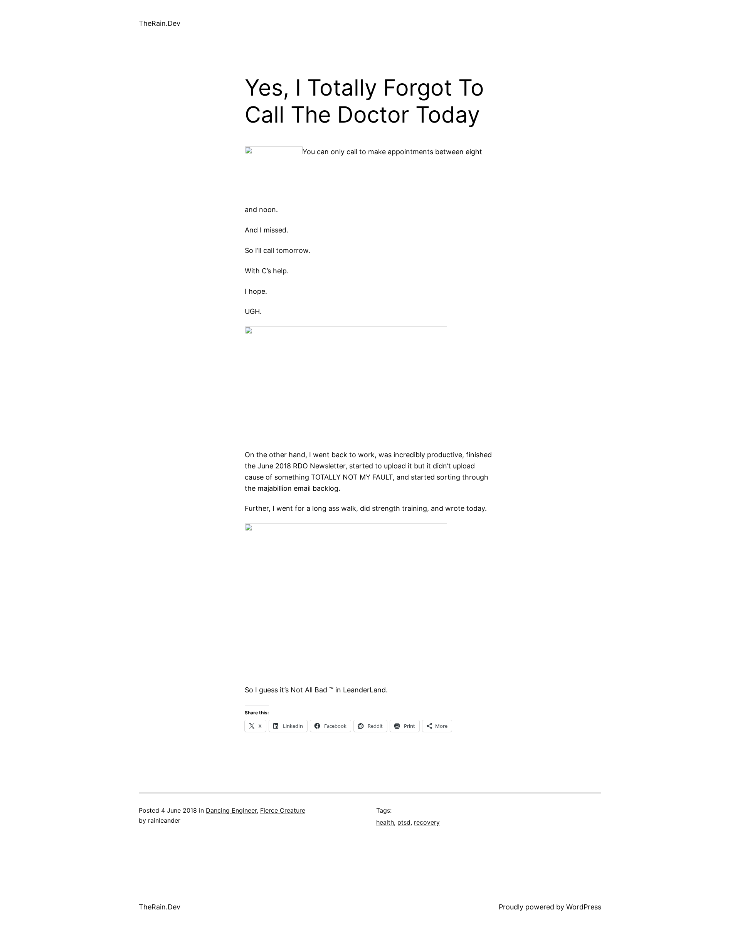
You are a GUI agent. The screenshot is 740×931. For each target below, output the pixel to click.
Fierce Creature (282, 810)
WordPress (583, 907)
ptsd (403, 822)
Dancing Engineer (231, 810)
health (385, 822)
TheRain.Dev (159, 23)
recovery (427, 822)
